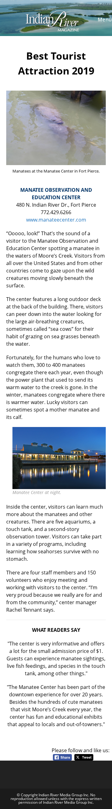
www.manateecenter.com (56, 219)
